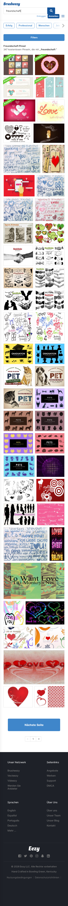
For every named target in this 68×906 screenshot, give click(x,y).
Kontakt (51, 825)
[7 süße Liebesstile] (57, 544)
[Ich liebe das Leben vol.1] (18, 637)
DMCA (50, 785)
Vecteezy (12, 775)
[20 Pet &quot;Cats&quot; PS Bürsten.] (18, 398)
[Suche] (51, 10)
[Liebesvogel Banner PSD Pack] (50, 87)
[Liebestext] (51, 514)
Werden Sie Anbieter (14, 787)
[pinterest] (31, 856)
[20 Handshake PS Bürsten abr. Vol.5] (50, 278)
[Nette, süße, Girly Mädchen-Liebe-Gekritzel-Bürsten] (18, 327)
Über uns (52, 810)
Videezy (12, 780)
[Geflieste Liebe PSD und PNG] (53, 159)
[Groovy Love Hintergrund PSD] (50, 65)
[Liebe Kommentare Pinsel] (21, 159)
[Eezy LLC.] (34, 849)
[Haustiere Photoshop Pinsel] (50, 398)
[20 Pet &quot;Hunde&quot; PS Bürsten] (50, 376)
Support (51, 780)
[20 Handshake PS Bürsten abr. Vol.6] (18, 300)
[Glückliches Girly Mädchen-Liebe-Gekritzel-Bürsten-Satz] (50, 327)
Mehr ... (11, 830)
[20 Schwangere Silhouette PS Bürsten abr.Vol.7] (19, 514)
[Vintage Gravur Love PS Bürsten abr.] (18, 233)
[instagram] (36, 856)
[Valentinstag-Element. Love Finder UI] (19, 186)
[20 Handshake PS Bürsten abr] (18, 255)
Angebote (52, 770)
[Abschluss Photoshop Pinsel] (18, 354)
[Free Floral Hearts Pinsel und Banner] (18, 696)
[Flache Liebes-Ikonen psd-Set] (18, 65)
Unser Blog (53, 820)
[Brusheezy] (11, 4)
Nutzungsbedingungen (19, 877)
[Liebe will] (34, 581)
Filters (34, 37)
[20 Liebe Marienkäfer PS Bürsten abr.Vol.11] (50, 233)
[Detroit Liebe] (49, 133)
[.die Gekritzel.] (51, 110)
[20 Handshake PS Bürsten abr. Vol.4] (18, 278)
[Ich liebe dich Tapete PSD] (34, 667)
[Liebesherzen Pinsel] (13, 613)
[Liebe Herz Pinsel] (45, 613)
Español (12, 815)
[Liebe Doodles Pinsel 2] (18, 209)
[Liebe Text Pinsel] (25, 544)
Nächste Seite (34, 725)
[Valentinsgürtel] (50, 490)
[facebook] (19, 856)
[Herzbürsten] (18, 490)
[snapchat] (42, 856)
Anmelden (53, 16)
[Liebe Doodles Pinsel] (50, 186)
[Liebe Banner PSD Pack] (18, 87)
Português (13, 820)
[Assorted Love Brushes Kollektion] (17, 133)
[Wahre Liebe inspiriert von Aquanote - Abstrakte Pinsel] (50, 466)
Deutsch (12, 825)
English (11, 810)
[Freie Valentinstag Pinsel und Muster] (50, 696)
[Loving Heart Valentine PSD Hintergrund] (19, 110)
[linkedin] (48, 856)
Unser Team (54, 815)
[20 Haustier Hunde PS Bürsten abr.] (18, 376)
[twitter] (25, 856)
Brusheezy (13, 770)
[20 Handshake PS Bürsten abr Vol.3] (50, 300)
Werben (51, 775)
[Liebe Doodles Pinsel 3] (50, 209)
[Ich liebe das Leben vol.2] (50, 637)
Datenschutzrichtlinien (47, 877)
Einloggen (41, 16)
